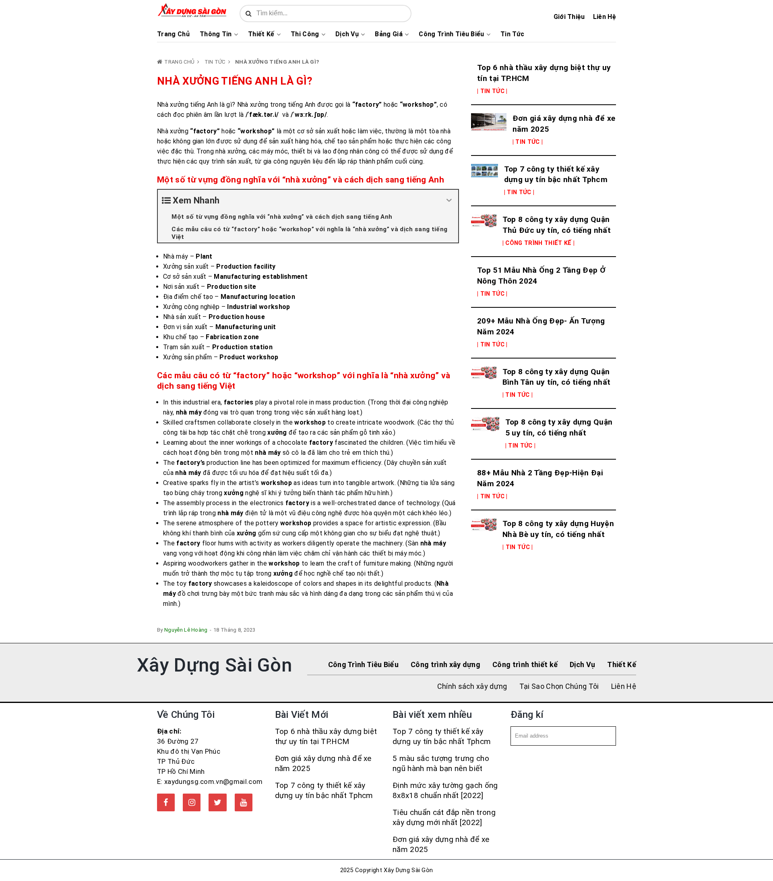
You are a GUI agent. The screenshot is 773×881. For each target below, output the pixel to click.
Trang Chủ (173, 34)
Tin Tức (512, 34)
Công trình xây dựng (445, 664)
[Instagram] (191, 802)
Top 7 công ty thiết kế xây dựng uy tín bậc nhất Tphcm (556, 174)
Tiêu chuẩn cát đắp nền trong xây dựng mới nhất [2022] (444, 817)
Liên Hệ (604, 17)
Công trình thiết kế (525, 664)
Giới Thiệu (569, 17)
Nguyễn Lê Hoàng (186, 630)
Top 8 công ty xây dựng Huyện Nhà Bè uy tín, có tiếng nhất (558, 529)
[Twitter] (217, 802)
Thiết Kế (261, 34)
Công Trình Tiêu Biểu (451, 34)
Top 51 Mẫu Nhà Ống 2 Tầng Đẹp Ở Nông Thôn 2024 (541, 275)
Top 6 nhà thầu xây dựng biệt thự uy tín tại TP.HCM (544, 73)
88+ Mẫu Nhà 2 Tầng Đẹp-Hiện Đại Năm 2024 (540, 478)
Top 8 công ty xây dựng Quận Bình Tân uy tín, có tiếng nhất (556, 377)
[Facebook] (166, 802)
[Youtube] (243, 802)
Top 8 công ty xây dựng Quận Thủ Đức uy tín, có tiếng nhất (556, 225)
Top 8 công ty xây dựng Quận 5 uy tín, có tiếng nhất (559, 427)
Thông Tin (216, 34)
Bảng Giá (389, 34)
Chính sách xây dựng (472, 686)
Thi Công (305, 34)
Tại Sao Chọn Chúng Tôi (559, 686)
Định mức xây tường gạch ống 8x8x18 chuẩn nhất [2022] (445, 790)
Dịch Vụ (347, 34)
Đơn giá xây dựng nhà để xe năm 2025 (564, 124)
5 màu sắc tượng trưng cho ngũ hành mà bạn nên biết (441, 763)
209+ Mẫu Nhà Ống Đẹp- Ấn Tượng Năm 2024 (541, 326)
